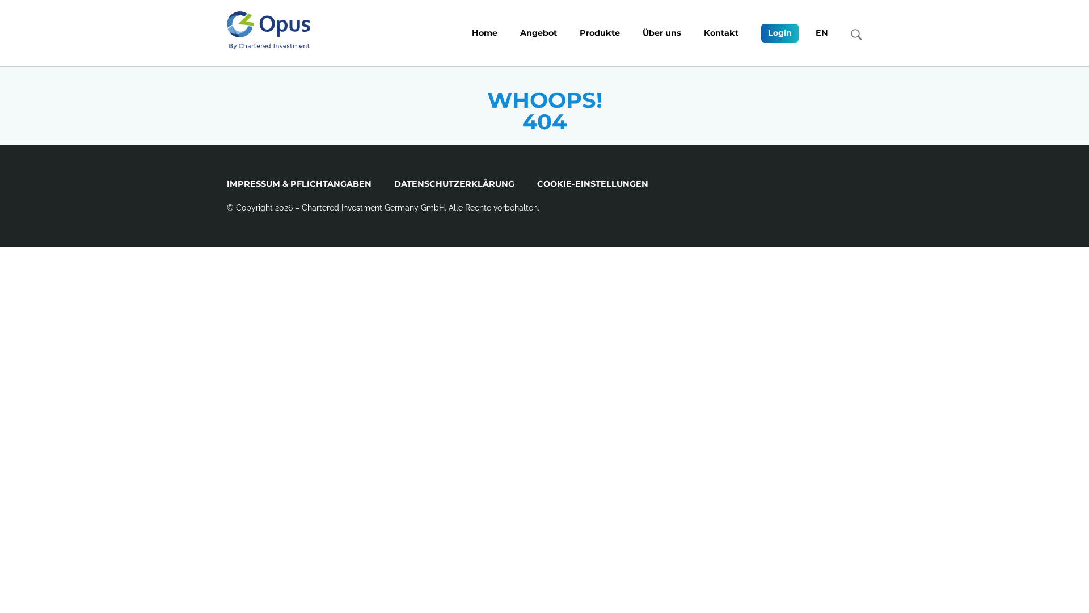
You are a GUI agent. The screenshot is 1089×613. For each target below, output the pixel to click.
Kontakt (721, 33)
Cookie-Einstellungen (592, 184)
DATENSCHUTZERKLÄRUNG (454, 184)
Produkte (600, 33)
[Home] (268, 30)
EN (822, 33)
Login (780, 33)
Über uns (662, 33)
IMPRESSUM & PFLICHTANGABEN (299, 184)
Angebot (538, 33)
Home (484, 33)
